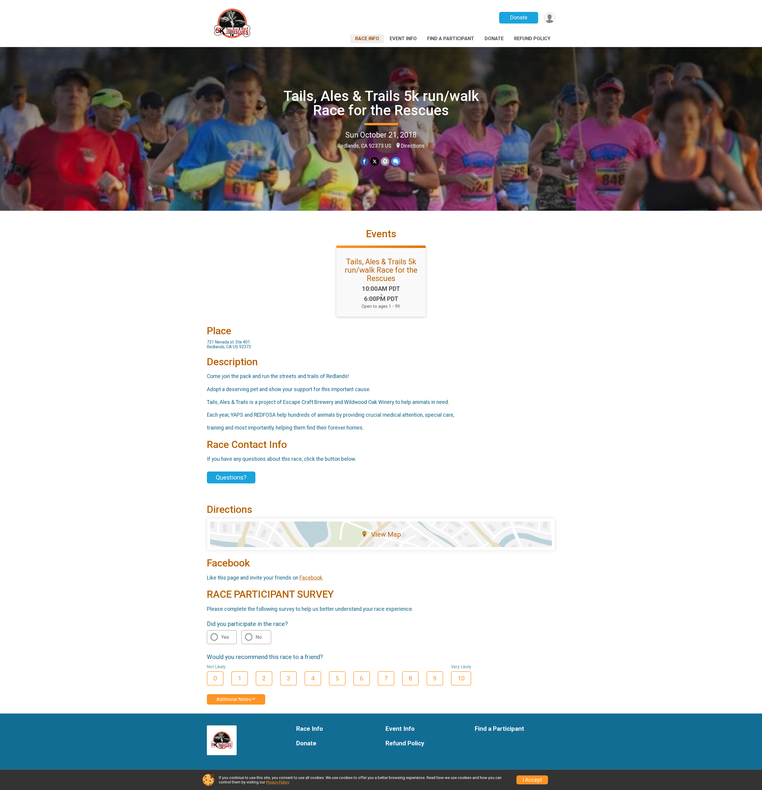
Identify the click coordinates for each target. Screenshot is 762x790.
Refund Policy (532, 38)
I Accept (532, 780)
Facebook (310, 578)
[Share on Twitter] (374, 161)
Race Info (367, 38)
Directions (413, 146)
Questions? (231, 477)
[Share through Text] (395, 161)
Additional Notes (233, 699)
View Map (386, 534)
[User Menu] (549, 17)
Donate (518, 17)
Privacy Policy (277, 782)
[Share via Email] (385, 161)
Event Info (403, 38)
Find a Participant (450, 38)
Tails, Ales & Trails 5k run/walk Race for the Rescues (381, 103)
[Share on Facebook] (364, 161)
